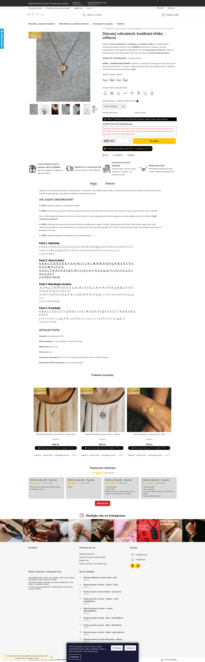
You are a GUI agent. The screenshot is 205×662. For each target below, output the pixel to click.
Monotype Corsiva (62, 455)
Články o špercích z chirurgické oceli (93, 564)
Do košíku (154, 141)
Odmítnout (117, 648)
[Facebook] (132, 565)
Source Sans (48, 455)
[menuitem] (41, 23)
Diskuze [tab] (110, 183)
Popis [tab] (93, 183)
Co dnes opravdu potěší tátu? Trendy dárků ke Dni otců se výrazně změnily (50, 588)
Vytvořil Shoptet (170, 659)
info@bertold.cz (141, 555)
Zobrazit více (102, 503)
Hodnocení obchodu (102, 468)
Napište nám (78, 8)
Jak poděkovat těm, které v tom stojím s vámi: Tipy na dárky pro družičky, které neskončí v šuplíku (51, 579)
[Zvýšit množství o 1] (129, 141)
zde (96, 651)
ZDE (133, 69)
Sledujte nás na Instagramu (105, 516)
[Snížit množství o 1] (118, 141)
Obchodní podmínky (35, 8)
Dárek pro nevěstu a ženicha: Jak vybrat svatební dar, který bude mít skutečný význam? (50, 583)
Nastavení (75, 657)
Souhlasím (130, 648)
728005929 (140, 560)
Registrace (171, 8)
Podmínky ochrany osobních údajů (58, 8)
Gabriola (37, 455)
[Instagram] (137, 565)
